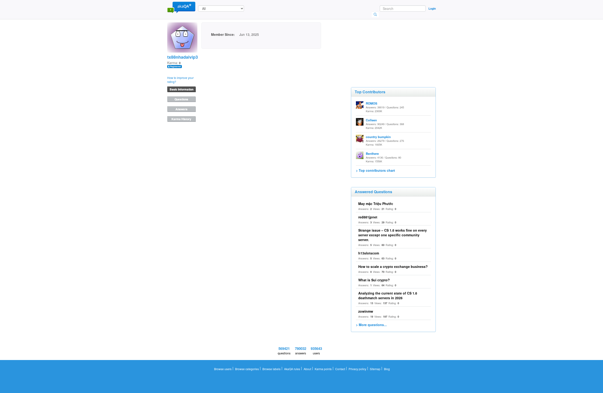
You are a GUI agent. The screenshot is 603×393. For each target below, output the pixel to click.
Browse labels (271, 369)
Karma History (181, 119)
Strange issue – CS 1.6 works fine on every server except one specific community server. (392, 235)
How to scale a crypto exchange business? (393, 266)
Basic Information (181, 89)
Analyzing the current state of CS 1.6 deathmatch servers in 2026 (387, 295)
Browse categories (247, 369)
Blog (387, 369)
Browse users (223, 369)
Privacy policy (357, 369)
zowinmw (365, 311)
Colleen (371, 120)
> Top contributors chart (375, 170)
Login (432, 8)
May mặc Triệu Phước (375, 203)
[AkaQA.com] (181, 7)
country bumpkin (378, 137)
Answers (181, 109)
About (307, 369)
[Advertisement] (386, 45)
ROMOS (371, 103)
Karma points (323, 369)
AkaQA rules (292, 369)
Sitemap (375, 369)
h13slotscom (368, 253)
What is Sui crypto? (374, 280)
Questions (181, 99)
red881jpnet (367, 217)
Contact (340, 369)
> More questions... (371, 324)
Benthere (372, 153)
